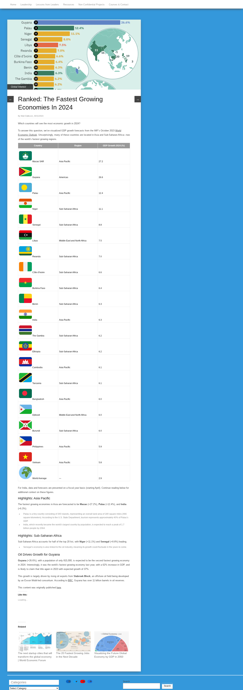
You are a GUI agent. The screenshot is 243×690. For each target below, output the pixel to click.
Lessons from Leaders (47, 4)
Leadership (26, 4)
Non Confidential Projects (91, 4)
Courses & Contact (118, 4)
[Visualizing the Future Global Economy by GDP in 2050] (111, 641)
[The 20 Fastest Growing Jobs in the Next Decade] (73, 641)
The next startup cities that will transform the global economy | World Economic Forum (35, 657)
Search (126, 681)
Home (13, 4)
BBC (70, 580)
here (59, 587)
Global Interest (18, 86)
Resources (68, 4)
